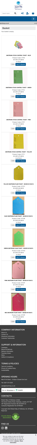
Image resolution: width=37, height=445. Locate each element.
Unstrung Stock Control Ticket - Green (18, 87)
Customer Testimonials (8, 338)
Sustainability (5, 370)
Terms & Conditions (7, 366)
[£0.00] (33, 13)
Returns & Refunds (6, 349)
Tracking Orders (6, 353)
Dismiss (16, 441)
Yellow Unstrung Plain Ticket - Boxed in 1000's (19, 184)
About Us (4, 332)
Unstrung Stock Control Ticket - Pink (18, 119)
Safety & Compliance (7, 357)
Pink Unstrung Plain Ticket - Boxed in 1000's (19, 280)
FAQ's (3, 355)
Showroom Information (8, 336)
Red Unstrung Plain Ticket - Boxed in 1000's (18, 312)
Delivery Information (7, 351)
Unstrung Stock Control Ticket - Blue (18, 55)
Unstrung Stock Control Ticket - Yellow (18, 152)
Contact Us (4, 334)
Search (15, 13)
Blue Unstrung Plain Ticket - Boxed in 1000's (18, 216)
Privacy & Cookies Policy (8, 368)
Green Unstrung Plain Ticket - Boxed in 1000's (18, 248)
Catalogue (4, 347)
